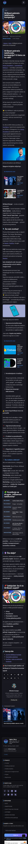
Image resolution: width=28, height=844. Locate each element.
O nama (6, 754)
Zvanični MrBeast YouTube (13, 654)
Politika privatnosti (9, 766)
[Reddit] (11, 794)
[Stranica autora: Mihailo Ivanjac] (14, 686)
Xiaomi (6, 243)
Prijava (6, 774)
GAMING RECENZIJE (10, 815)
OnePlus (11, 243)
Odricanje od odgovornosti (12, 771)
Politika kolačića (9, 768)
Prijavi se (15, 835)
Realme (5, 258)
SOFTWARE (7, 812)
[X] (8, 791)
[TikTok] (4, 794)
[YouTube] (15, 791)
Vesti (10, 43)
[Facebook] (4, 791)
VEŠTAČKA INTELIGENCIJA (11, 817)
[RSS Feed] (15, 794)
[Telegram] (8, 794)
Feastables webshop (12, 657)
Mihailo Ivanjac (7, 38)
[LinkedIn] (11, 791)
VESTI (6, 803)
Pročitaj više (14, 700)
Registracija (8, 777)
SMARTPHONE (8, 806)
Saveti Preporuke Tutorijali (11, 809)
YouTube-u (6, 127)
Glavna (5, 43)
